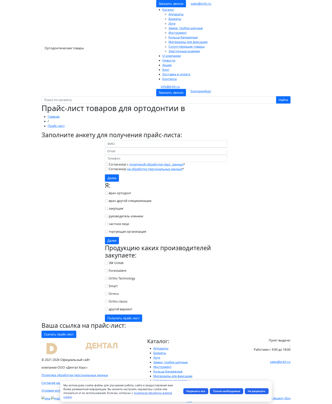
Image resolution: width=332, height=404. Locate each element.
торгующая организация (127, 231)
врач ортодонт (120, 193)
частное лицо (119, 224)
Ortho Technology (122, 278)
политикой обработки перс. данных (156, 164)
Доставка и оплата (176, 74)
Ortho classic (118, 301)
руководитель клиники (126, 216)
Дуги (171, 23)
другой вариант (120, 309)
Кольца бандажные (183, 37)
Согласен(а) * (146, 169)
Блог (165, 70)
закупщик (116, 208)
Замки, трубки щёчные (185, 28)
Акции (167, 65)
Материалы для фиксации (188, 42)
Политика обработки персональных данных (75, 375)
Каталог (168, 10)
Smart (113, 286)
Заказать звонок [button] (171, 4)
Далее (111, 178)
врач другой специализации (130, 201)
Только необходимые (226, 391)
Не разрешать (257, 391)
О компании (171, 56)
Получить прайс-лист (123, 318)
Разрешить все (195, 391)
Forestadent (117, 270)
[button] (201, 91)
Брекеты (174, 19)
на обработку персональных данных (154, 169)
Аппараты (175, 14)
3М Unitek (116, 263)
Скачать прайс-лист (59, 334)
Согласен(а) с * (147, 164)
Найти (283, 100)
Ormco (114, 294)
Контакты (169, 79)
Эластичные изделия (184, 51)
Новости (168, 60)
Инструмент (177, 33)
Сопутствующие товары (186, 46)
